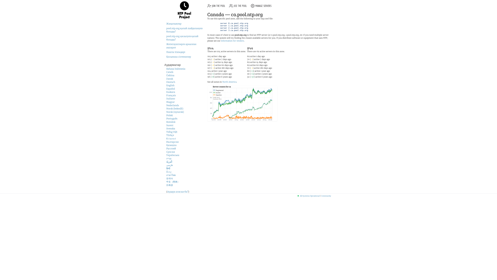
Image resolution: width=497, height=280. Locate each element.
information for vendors (232, 41)
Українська (172, 155)
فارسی (169, 165)
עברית (168, 158)
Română (170, 122)
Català (169, 72)
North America (229, 82)
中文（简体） (173, 181)
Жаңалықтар (173, 23)
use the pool (240, 4)
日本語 (169, 185)
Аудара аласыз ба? (177, 191)
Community (326, 196)
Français (171, 95)
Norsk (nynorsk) (175, 112)
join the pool (218, 4)
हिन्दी (168, 168)
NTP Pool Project (184, 10)
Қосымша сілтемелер (178, 56)
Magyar (170, 102)
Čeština (170, 75)
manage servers (263, 4)
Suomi (169, 125)
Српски (170, 151)
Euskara (170, 92)
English (170, 85)
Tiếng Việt (171, 132)
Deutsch (170, 82)
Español (170, 88)
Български (172, 142)
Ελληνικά (171, 138)
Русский (171, 148)
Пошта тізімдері (175, 52)
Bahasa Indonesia (175, 68)
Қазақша (171, 145)
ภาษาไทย (171, 175)
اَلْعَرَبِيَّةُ (169, 161)
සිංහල (169, 171)
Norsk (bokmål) (174, 108)
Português (171, 118)
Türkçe (170, 135)
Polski (169, 115)
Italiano (170, 98)
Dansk (169, 78)
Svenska (170, 128)
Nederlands (172, 105)
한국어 (169, 178)
